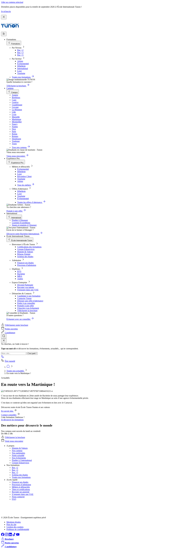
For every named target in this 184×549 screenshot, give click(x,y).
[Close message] (3, 17)
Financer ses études (25, 263)
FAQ (14, 499)
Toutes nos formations (21, 477)
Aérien (20, 61)
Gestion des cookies (14, 527)
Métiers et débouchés (21, 487)
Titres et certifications (21, 489)
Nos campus (17, 450)
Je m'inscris (6, 11)
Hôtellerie (21, 66)
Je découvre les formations (12, 420)
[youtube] (17, 535)
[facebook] (3, 535)
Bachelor (21, 274)
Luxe (19, 71)
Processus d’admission (21, 484)
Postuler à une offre (25, 306)
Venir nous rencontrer (14, 441)
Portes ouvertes (11, 329)
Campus (9, 88)
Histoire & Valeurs (25, 252)
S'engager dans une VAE (28, 290)
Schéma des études (25, 256)
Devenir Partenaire (25, 285)
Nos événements (19, 458)
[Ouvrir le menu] (3, 34)
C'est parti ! (32, 353)
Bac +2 (20, 50)
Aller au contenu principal (12, 2)
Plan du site (11, 524)
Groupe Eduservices (25, 249)
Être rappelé (10, 361)
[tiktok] (14, 535)
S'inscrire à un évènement (28, 308)
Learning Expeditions (21, 223)
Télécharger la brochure (27, 310)
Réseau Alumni (23, 254)
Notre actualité (18, 455)
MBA (19, 276)
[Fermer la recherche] (3, 340)
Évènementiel (23, 63)
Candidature (10, 333)
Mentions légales (13, 522)
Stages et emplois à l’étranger (24, 225)
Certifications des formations (29, 247)
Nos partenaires (18, 453)
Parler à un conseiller (26, 303)
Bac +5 (20, 55)
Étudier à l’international (22, 460)
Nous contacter (18, 497)
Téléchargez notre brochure (16, 325)
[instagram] (7, 535)
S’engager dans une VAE (22, 494)
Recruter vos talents (25, 287)
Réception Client (24, 176)
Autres (20, 279)
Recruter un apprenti (20, 492)
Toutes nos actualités (15, 371)
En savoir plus (7, 411)
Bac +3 (20, 52)
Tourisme (21, 73)
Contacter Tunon (24, 298)
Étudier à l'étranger (20, 220)
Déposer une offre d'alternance (30, 301)
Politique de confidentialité (17, 529)
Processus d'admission (26, 265)
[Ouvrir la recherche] (3, 336)
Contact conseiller (9, 415)
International (22, 68)
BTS (19, 271)
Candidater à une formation (28, 296)
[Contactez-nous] (2, 357)
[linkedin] (10, 535)
